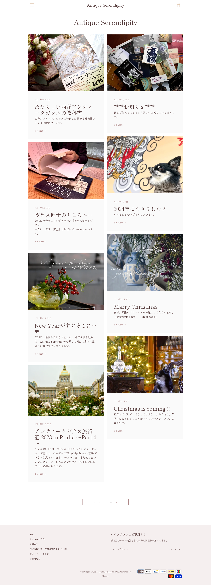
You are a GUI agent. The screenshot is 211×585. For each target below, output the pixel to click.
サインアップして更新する (128, 534)
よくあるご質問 (37, 539)
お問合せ (34, 544)
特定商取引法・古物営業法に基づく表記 (49, 548)
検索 (32, 534)
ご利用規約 (35, 558)
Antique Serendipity (105, 5)
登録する (173, 549)
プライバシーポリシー (40, 553)
